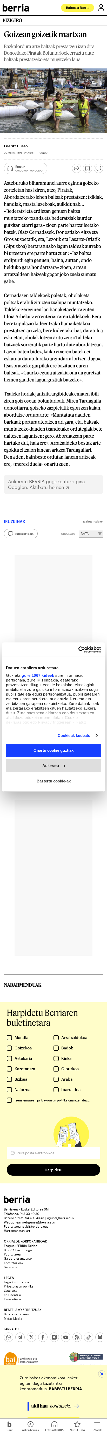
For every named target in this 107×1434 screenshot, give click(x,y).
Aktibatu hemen (47, 487)
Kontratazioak (13, 1263)
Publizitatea (12, 1254)
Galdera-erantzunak (18, 1258)
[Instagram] (54, 1337)
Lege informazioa (16, 1282)
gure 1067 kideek (38, 675)
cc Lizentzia (12, 1295)
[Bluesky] (100, 1337)
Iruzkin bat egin (24, 533)
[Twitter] (31, 1337)
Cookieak (10, 1290)
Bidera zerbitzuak (16, 1314)
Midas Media (13, 1318)
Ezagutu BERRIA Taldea (20, 1245)
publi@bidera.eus (35, 1226)
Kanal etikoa (12, 1299)
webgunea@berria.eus (38, 1222)
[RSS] (77, 1337)
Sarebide (10, 1267)
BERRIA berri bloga (18, 1250)
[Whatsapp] (8, 1337)
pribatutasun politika (52, 1100)
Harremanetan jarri (17, 1230)
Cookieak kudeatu (74, 735)
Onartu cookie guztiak (53, 750)
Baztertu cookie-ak (54, 781)
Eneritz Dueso (16, 146)
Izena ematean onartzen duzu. (52, 1100)
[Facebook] (42, 1337)
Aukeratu (50, 765)
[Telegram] (20, 1337)
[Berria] (17, 1201)
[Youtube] (65, 1337)
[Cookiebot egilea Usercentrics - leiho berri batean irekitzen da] (78, 649)
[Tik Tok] (88, 1337)
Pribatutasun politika (18, 1286)
